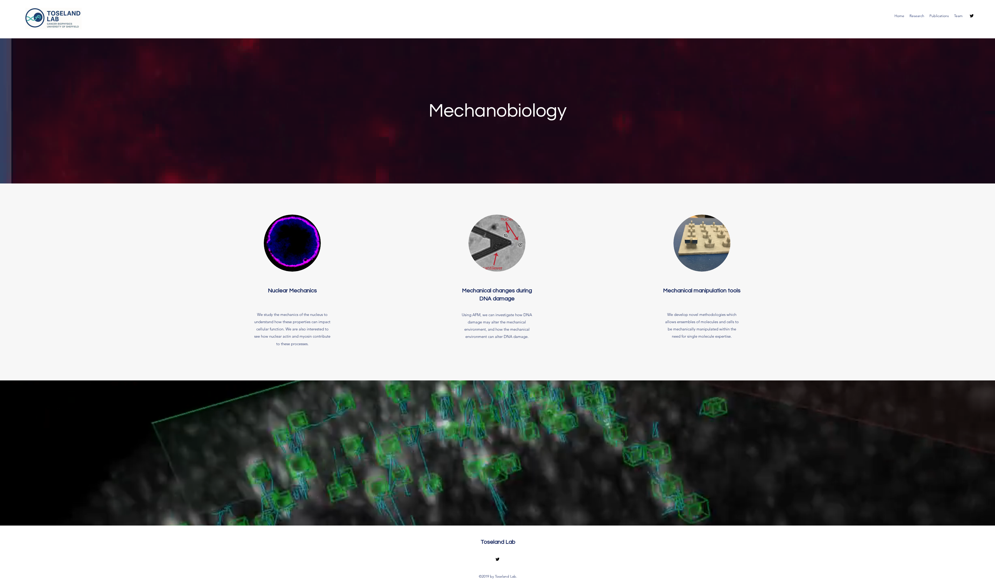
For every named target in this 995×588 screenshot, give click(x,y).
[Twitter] (971, 15)
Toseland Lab (498, 542)
